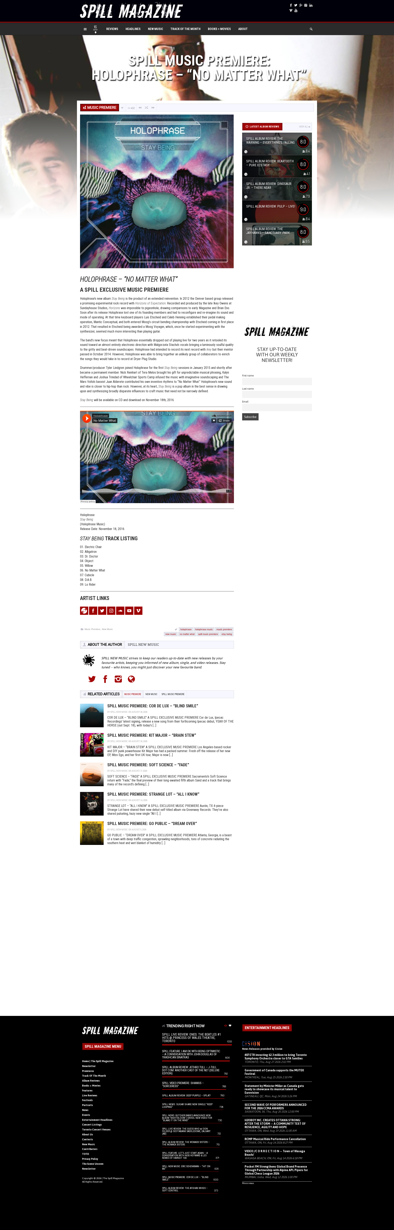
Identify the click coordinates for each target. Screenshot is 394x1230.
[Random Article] (146, 107)
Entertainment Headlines (97, 1120)
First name (248, 375)
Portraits (87, 1105)
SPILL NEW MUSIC (143, 644)
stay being (227, 634)
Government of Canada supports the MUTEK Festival (274, 1072)
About (243, 29)
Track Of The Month (185, 29)
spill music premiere (208, 634)
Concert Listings (92, 1124)
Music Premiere (92, 629)
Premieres (88, 1071)
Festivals (87, 1100)
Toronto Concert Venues (96, 1129)
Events (86, 1115)
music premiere (224, 629)
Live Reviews (89, 1095)
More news (248, 1183)
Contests (87, 1139)
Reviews (112, 29)
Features (87, 1090)
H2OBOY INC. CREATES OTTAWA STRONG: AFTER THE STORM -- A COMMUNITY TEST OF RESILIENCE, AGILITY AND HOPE (275, 1124)
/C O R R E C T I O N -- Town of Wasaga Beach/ (275, 1153)
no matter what (187, 634)
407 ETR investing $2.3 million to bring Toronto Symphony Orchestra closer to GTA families (276, 1056)
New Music (155, 29)
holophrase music (204, 629)
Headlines (133, 29)
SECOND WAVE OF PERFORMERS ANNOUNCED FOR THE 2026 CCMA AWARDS (276, 1106)
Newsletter (89, 1066)
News (85, 1110)
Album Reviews (91, 1080)
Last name (248, 388)
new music (170, 634)
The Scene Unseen (92, 1163)
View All (303, 126)
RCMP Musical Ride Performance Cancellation (275, 1139)
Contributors (89, 1149)
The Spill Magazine (113, 1178)
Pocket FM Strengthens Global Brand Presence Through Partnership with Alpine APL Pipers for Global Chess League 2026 (276, 1170)
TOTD (85, 1154)
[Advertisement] (277, 286)
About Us (87, 1134)
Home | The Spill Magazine (97, 1061)
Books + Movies (219, 29)
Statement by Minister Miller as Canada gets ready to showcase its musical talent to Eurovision (274, 1089)
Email (245, 401)
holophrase (185, 629)
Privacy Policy (90, 1159)
